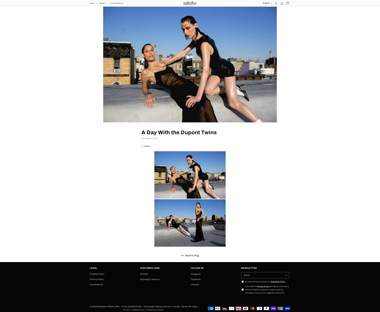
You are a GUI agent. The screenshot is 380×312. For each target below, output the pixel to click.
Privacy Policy (97, 279)
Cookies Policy (97, 274)
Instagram (196, 274)
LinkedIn (195, 284)
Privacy (127, 310)
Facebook (196, 279)
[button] (93, 3)
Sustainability (96, 284)
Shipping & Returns (150, 279)
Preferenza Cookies (155, 310)
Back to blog (192, 255)
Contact (144, 274)
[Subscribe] (286, 275)
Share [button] (147, 146)
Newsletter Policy (278, 282)
